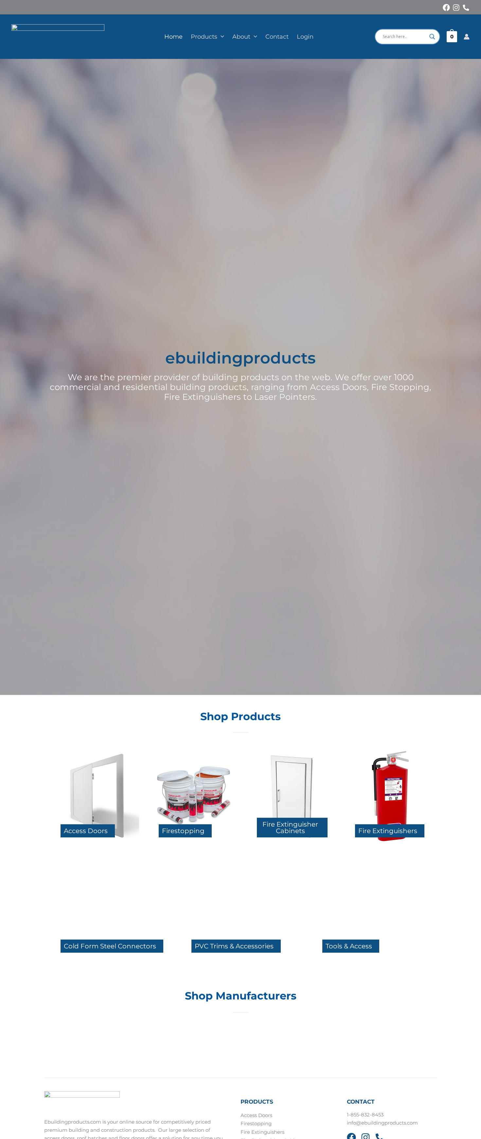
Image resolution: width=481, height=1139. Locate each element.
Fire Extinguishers (262, 1132)
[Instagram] (456, 7)
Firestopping (256, 1124)
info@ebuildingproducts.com (382, 1123)
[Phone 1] (466, 8)
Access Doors (256, 1115)
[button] (220, 36)
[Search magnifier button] (432, 36)
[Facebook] (446, 7)
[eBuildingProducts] (57, 36)
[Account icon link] (467, 37)
